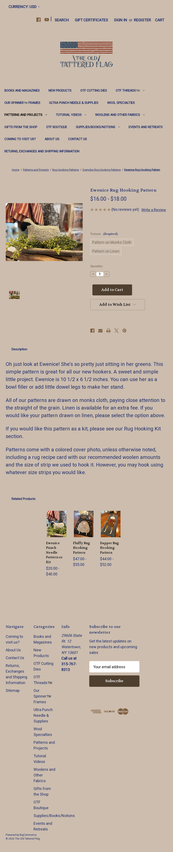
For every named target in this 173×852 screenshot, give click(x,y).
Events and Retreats (146, 127)
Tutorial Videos (69, 115)
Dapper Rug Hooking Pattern (109, 548)
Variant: (104, 234)
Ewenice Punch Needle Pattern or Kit (54, 552)
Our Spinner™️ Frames (22, 103)
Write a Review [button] (153, 210)
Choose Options (57, 530)
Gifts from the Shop (20, 127)
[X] (116, 330)
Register (142, 20)
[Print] (108, 330)
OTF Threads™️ (128, 90)
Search (62, 20)
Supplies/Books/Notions (95, 127)
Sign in (120, 20)
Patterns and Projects (23, 115)
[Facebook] (38, 20)
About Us (52, 139)
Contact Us (77, 139)
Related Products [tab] (23, 499)
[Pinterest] (124, 330)
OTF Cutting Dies (93, 90)
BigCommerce (28, 834)
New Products (60, 90)
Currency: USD (22, 6)
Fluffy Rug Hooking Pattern (81, 548)
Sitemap (13, 690)
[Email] (100, 330)
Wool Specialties (121, 103)
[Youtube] (47, 20)
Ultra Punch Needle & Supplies (73, 103)
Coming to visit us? (20, 139)
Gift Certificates (91, 20)
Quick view (57, 517)
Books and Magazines (22, 90)
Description (19, 349)
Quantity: (96, 266)
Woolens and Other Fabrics (117, 115)
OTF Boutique (56, 127)
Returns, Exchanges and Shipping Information (41, 151)
